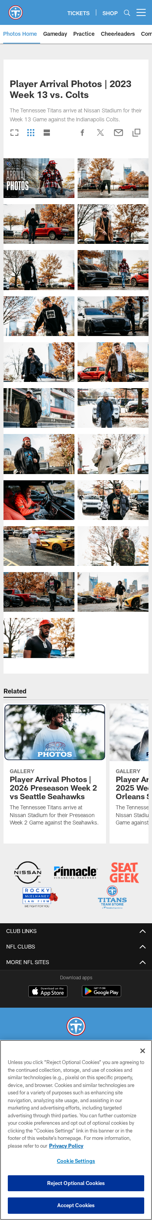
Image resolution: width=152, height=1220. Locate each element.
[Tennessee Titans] (76, 1027)
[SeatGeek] (124, 873)
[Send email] (118, 136)
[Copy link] (136, 133)
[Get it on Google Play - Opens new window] (101, 995)
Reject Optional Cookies (76, 1183)
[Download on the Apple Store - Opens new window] (48, 992)
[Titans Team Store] (112, 898)
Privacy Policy (66, 1146)
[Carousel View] (14, 133)
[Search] (127, 12)
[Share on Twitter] (100, 136)
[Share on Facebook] (82, 136)
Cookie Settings (76, 1161)
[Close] (142, 1050)
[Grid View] (30, 133)
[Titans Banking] (76, 873)
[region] (76, 1130)
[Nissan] (28, 873)
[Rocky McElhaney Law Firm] (40, 898)
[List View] (47, 133)
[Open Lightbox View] (39, 178)
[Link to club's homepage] (15, 9)
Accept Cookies (76, 1205)
